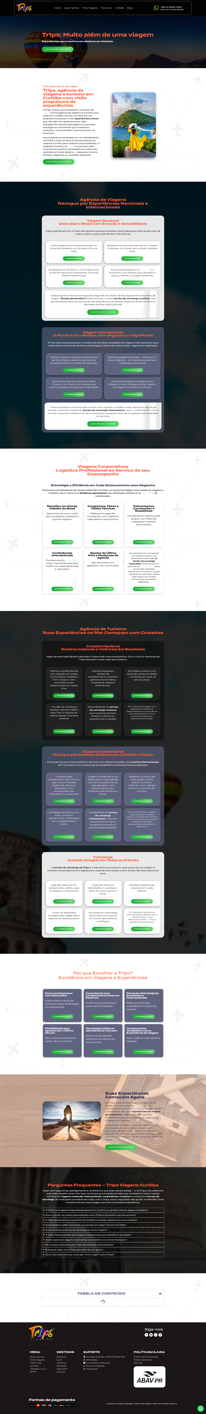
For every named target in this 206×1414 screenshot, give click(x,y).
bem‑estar (147, 493)
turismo (138, 1105)
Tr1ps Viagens (89, 8)
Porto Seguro (61, 679)
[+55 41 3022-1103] (156, 8)
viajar (46, 112)
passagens (71, 560)
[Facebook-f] (146, 1335)
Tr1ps (71, 146)
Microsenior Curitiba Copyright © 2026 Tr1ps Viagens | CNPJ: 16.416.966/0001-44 (142, 1404)
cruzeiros (138, 656)
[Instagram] (155, 1335)
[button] (160, 1293)
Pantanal (145, 269)
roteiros (75, 779)
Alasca (150, 357)
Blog (129, 8)
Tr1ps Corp (106, 8)
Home (57, 8)
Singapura (58, 384)
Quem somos (71, 8)
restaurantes (147, 566)
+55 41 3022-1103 (171, 7)
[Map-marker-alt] (160, 1335)
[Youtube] (151, 1335)
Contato (119, 8)
